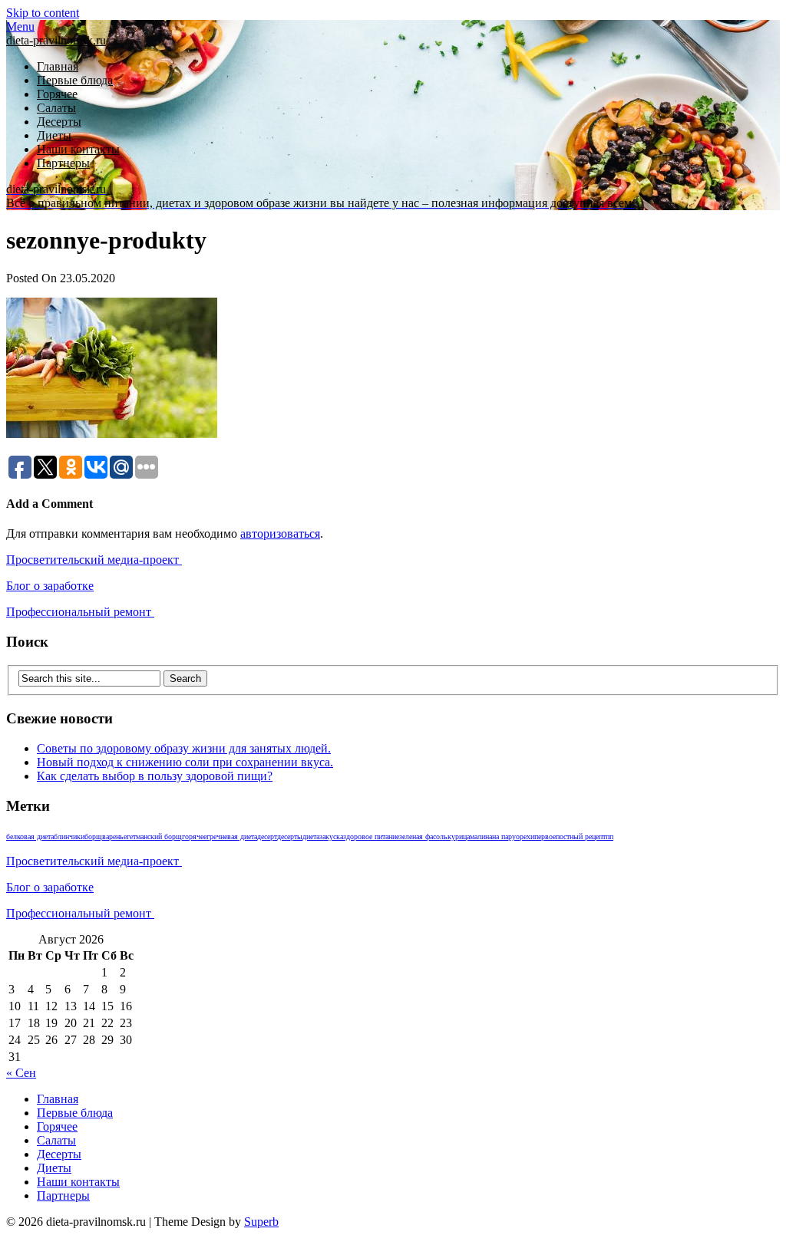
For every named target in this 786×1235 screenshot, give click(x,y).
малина (481, 836)
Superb (261, 1221)
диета (310, 836)
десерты (289, 836)
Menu (20, 26)
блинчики (69, 836)
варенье (114, 836)
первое (545, 836)
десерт (267, 836)
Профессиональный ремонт (80, 611)
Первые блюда (75, 80)
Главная (57, 66)
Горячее (57, 93)
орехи (525, 836)
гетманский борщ (154, 836)
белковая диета (30, 836)
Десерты (59, 121)
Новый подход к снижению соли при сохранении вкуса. (185, 762)
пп (609, 836)
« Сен (21, 1072)
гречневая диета (231, 836)
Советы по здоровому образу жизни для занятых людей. (184, 748)
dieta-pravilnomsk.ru (56, 40)
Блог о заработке (50, 585)
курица (458, 836)
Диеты (54, 135)
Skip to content (42, 12)
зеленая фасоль (423, 836)
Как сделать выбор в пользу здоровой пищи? (154, 775)
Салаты (56, 107)
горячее (194, 836)
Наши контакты (78, 149)
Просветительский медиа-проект (94, 559)
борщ (93, 836)
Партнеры (63, 163)
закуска (331, 836)
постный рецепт (581, 836)
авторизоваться (280, 533)
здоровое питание (371, 836)
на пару (504, 836)
